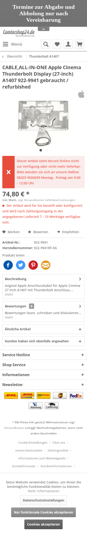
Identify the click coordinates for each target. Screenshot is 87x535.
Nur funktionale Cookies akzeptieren (43, 512)
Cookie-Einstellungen (32, 442)
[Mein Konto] (68, 44)
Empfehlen (70, 232)
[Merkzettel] (56, 44)
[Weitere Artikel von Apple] (81, 94)
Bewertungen (15, 306)
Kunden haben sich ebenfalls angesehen (37, 341)
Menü (16, 44)
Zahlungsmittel (58, 450)
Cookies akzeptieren (43, 524)
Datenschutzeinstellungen (43, 500)
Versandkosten (14, 428)
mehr (9, 294)
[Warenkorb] (79, 44)
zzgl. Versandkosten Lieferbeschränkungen (46, 200)
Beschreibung (15, 279)
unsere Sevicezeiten (28, 450)
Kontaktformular (23, 466)
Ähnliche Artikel (18, 329)
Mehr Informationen (43, 491)
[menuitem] (12, 44)
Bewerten (40, 232)
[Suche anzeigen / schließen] (45, 44)
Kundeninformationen (56, 466)
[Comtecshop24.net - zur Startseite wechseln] (18, 33)
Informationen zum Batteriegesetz (42, 458)
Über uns (58, 442)
